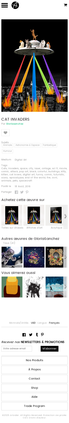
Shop (34, 388)
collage (46, 168)
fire (49, 178)
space (23, 168)
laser (37, 168)
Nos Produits (34, 360)
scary (4, 178)
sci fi (55, 168)
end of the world (35, 178)
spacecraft (25, 181)
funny (39, 174)
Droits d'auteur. (37, 418)
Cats (4, 168)
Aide (34, 397)
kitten (4, 174)
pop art (23, 171)
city (31, 168)
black (33, 171)
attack (14, 171)
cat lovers (15, 174)
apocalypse (16, 178)
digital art (29, 174)
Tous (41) (9, 243)
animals (6, 181)
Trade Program (34, 406)
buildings (54, 171)
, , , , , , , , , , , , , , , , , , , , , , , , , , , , (34, 174)
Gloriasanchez (14, 124)
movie (63, 168)
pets (15, 181)
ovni (54, 178)
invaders (13, 168)
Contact (34, 378)
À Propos (34, 369)
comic (5, 171)
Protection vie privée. (55, 415)
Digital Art (21, 160)
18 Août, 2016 (23, 186)
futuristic (58, 174)
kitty (63, 171)
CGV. (26, 418)
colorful (42, 171)
